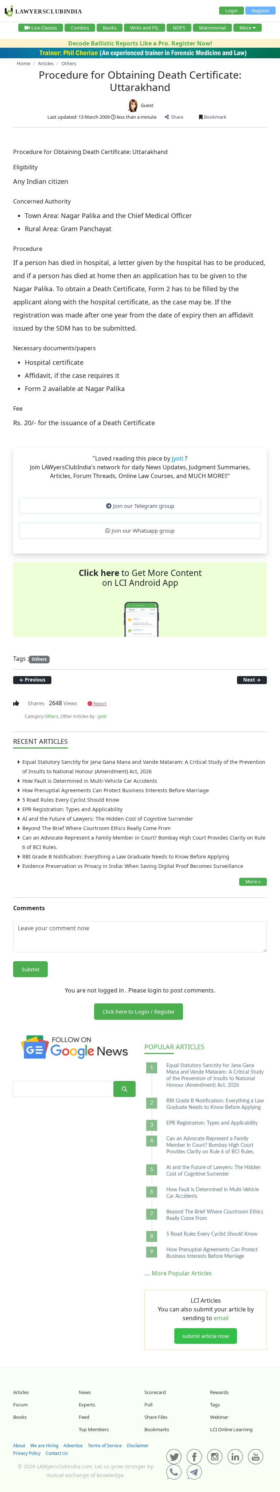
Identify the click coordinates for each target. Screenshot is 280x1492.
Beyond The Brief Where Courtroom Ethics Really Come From (96, 828)
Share (176, 117)
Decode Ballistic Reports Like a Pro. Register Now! (140, 43)
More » (253, 881)
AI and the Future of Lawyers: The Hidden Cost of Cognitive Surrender (107, 818)
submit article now (205, 1335)
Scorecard (155, 1392)
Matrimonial (212, 27)
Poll (148, 1404)
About (19, 1445)
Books (109, 27)
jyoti (178, 458)
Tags (215, 1404)
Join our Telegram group (143, 505)
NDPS (179, 27)
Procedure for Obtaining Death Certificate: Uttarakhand (140, 81)
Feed (84, 1417)
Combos (80, 27)
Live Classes (44, 27)
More (245, 27)
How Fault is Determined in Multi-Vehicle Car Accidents (89, 780)
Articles (174, 1046)
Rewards (219, 1392)
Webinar (219, 1417)
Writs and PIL (144, 27)
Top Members (94, 1429)
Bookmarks (156, 1429)
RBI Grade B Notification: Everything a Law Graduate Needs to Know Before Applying (125, 856)
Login (231, 10)
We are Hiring (44, 1445)
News (85, 1392)
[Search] (124, 1089)
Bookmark (214, 117)
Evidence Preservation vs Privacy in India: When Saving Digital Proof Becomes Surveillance (132, 866)
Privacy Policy (26, 1453)
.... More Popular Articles (178, 1273)
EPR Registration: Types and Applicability (72, 809)
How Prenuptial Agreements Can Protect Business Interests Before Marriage (115, 790)
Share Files (155, 1417)
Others (39, 659)
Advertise (73, 1445)
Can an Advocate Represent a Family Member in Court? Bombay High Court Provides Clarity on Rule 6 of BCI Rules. (210, 1145)
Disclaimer (138, 1445)
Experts (87, 1404)
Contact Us (57, 1453)
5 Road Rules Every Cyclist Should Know (70, 799)
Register (260, 10)
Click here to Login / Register (138, 1011)
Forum (20, 1404)
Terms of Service (105, 1445)
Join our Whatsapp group (142, 530)
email (221, 1318)
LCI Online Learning (231, 1429)
